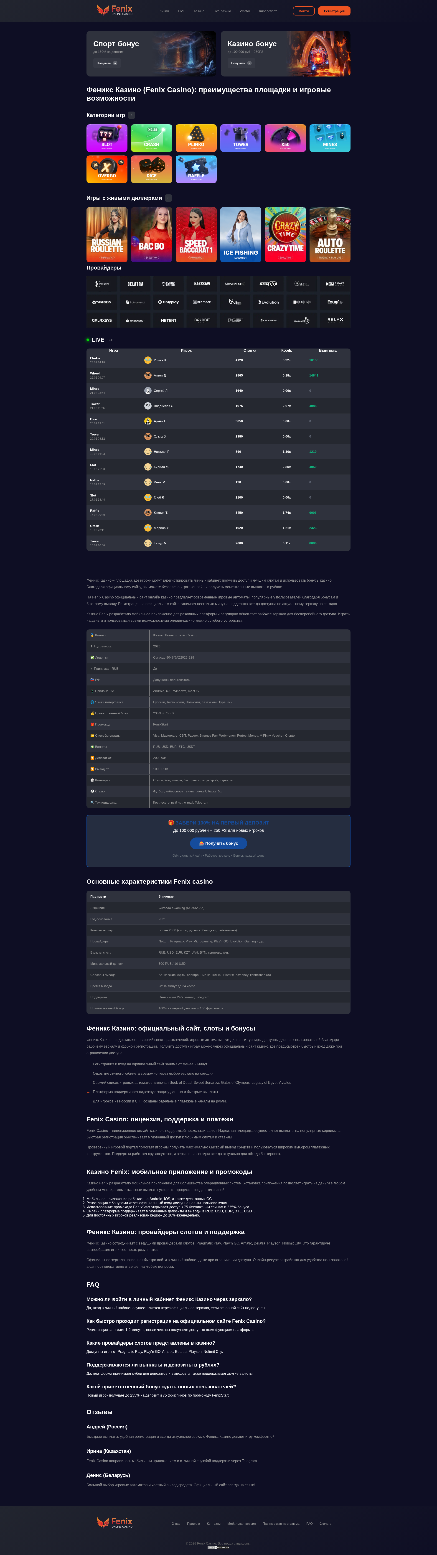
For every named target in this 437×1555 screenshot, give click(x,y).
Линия (164, 11)
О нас (176, 1523)
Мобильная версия (241, 1523)
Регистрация (334, 11)
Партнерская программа (281, 1523)
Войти (304, 11)
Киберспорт (268, 11)
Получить (104, 63)
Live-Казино (222, 11)
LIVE (181, 11)
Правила (193, 1523)
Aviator (245, 11)
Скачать (325, 1523)
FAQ (309, 1523)
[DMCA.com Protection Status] (218, 1548)
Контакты (214, 1523)
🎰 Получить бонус (218, 843)
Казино (199, 11)
